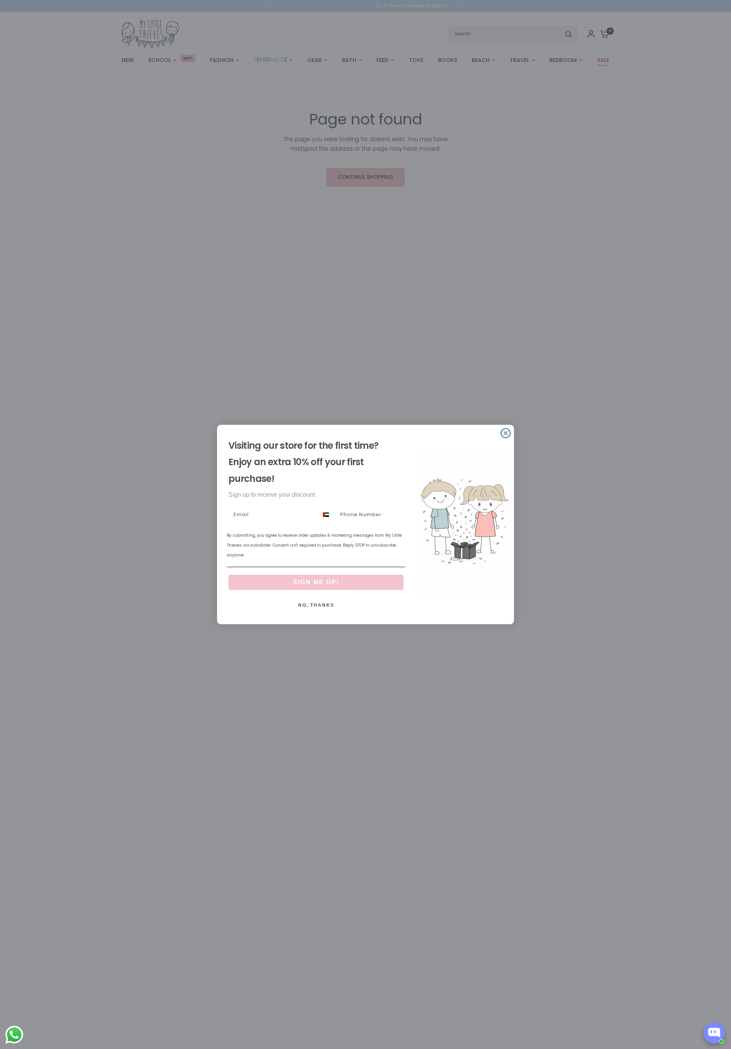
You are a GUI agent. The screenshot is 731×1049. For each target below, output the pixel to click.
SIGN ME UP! (316, 582)
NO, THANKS (316, 605)
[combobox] (327, 514)
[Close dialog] (505, 433)
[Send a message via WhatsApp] (14, 1034)
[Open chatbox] (714, 1033)
